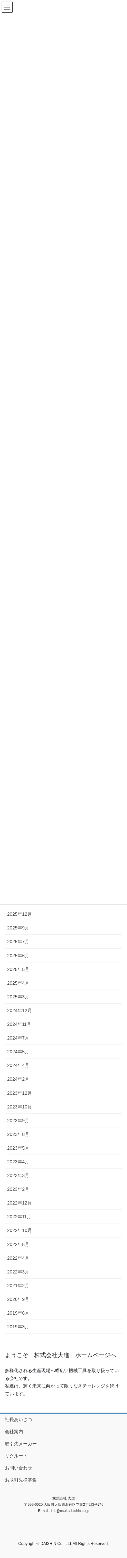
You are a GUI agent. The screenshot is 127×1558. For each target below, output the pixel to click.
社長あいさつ (18, 1419)
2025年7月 (18, 941)
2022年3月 (18, 1271)
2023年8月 (18, 1134)
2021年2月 (18, 1285)
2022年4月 (18, 1258)
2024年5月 (18, 1051)
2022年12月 (19, 1202)
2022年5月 (18, 1244)
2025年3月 (18, 996)
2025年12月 (19, 914)
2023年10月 (19, 1106)
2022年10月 (19, 1230)
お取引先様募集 (21, 1480)
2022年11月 (19, 1216)
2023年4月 (18, 1161)
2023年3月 (18, 1175)
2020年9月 (18, 1299)
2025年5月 (18, 969)
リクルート (16, 1455)
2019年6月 (18, 1313)
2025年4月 (18, 983)
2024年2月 (18, 1079)
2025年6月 (18, 955)
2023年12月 (19, 1093)
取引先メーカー (21, 1443)
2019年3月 (18, 1326)
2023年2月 (18, 1189)
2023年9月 (18, 1120)
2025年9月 (18, 927)
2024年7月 (18, 1038)
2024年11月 (19, 1024)
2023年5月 (18, 1148)
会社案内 (14, 1431)
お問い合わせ (18, 1467)
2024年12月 (19, 1010)
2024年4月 (18, 1065)
